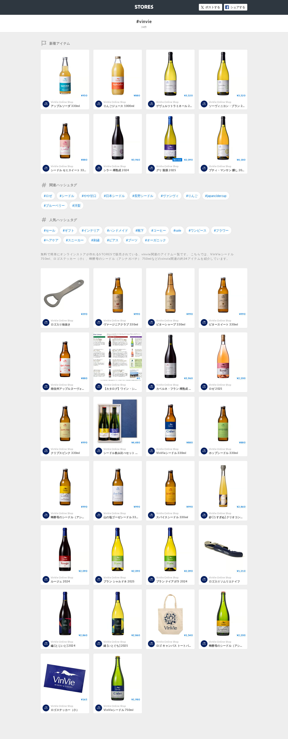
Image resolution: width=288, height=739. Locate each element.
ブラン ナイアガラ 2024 (171, 581)
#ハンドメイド (117, 230)
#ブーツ (131, 240)
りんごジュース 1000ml (119, 106)
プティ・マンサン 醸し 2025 (227, 170)
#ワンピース (197, 230)
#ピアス (112, 240)
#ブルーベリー (54, 205)
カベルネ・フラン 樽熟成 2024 (176, 388)
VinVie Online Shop (62, 102)
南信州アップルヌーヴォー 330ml (72, 388)
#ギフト (68, 230)
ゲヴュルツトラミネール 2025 (175, 106)
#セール (49, 230)
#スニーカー (75, 240)
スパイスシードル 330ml (172, 517)
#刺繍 (95, 240)
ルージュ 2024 (60, 581)
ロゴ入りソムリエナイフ (224, 581)
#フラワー (221, 230)
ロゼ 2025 (215, 388)
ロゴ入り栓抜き (61, 324)
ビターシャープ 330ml (170, 324)
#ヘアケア (51, 240)
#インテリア (91, 230)
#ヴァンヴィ (170, 196)
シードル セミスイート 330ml (70, 170)
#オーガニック (155, 240)
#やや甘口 (89, 196)
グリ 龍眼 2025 (166, 170)
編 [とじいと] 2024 (63, 645)
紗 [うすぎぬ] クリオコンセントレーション (236, 517)
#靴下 (140, 230)
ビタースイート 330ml (223, 324)
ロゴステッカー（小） (65, 710)
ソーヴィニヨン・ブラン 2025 (228, 106)
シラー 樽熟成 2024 (116, 170)
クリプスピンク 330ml (65, 453)
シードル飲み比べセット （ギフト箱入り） (131, 453)
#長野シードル (142, 196)
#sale (177, 230)
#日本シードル (114, 196)
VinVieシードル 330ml (171, 453)
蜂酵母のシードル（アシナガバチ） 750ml (236, 645)
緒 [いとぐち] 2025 (116, 645)
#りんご (192, 196)
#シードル (67, 196)
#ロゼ (48, 196)
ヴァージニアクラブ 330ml (121, 324)
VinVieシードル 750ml (118, 710)
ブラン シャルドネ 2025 (119, 581)
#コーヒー (158, 230)
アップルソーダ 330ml (65, 106)
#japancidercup (215, 196)
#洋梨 (76, 205)
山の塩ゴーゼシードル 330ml (122, 517)
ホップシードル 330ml (223, 453)
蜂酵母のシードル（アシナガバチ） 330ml (78, 517)
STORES (137, 5)
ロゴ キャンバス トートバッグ (175, 645)
